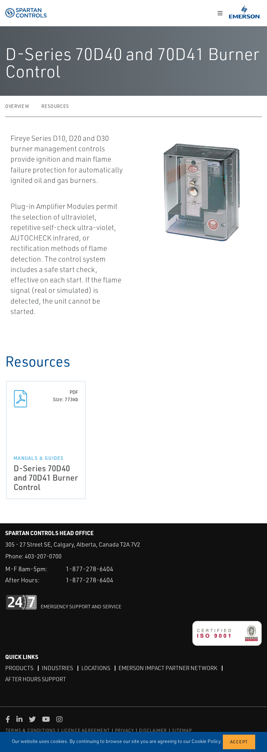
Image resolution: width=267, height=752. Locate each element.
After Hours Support (35, 679)
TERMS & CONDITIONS (31, 730)
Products (19, 668)
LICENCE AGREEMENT (85, 730)
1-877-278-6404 (89, 569)
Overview (17, 106)
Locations (95, 668)
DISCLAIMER (153, 730)
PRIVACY (124, 730)
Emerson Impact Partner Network (168, 668)
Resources (55, 106)
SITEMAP (182, 730)
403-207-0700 (43, 556)
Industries (57, 668)
